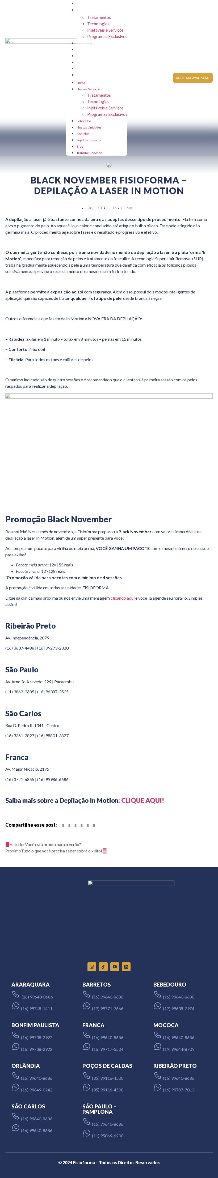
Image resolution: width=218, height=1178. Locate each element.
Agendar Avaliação (193, 77)
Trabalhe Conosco (89, 75)
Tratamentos (99, 17)
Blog (80, 69)
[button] (63, 825)
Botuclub (83, 56)
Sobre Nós (84, 43)
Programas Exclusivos (107, 36)
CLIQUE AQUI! (142, 800)
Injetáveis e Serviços (105, 29)
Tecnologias (98, 23)
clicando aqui (123, 597)
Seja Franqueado (88, 62)
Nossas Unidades (89, 50)
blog (129, 208)
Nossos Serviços (88, 10)
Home (81, 4)
